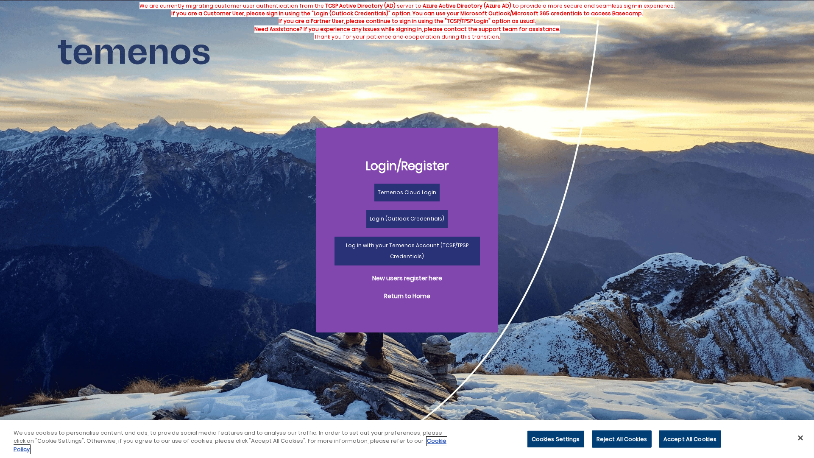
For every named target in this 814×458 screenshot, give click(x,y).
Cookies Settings (556, 439)
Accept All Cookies (689, 439)
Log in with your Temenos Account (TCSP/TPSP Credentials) (407, 251)
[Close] (800, 437)
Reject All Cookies (622, 439)
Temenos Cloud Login (407, 192)
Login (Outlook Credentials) (407, 218)
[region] (407, 439)
